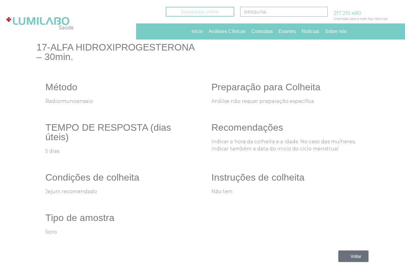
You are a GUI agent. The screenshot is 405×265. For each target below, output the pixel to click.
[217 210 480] (336, 5)
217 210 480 (347, 13)
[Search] (322, 11)
